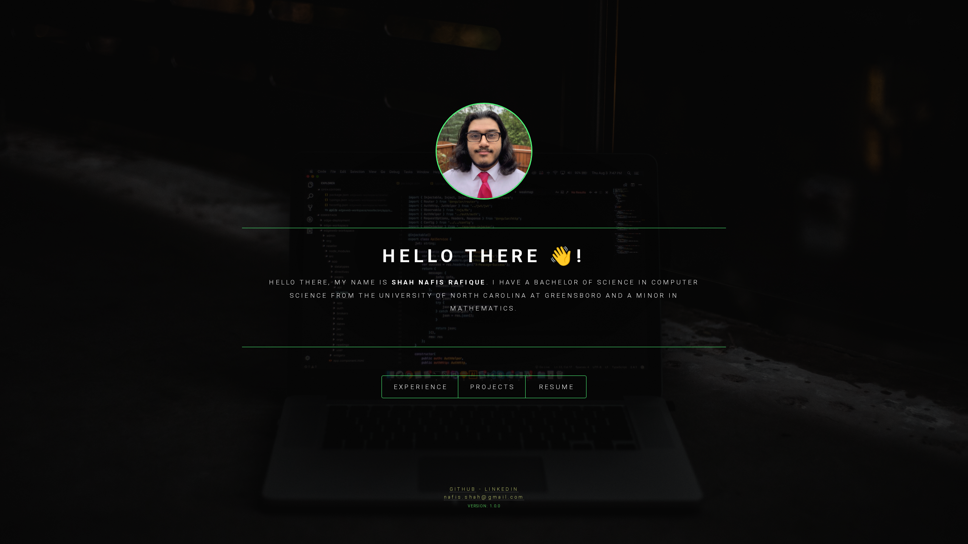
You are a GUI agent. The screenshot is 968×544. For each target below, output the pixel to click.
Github (463, 489)
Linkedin (501, 489)
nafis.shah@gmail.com (484, 497)
